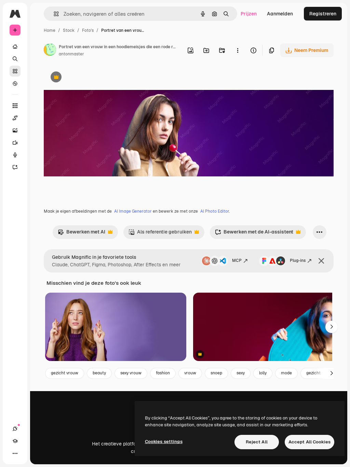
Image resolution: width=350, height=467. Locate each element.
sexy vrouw (131, 373)
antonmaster (71, 54)
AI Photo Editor (214, 211)
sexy (241, 373)
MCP (237, 260)
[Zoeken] (15, 58)
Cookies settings (164, 441)
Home (49, 30)
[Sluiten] (321, 261)
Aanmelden (280, 14)
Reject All (257, 442)
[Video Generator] (15, 142)
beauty (99, 373)
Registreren (322, 14)
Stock (69, 30)
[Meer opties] (237, 50)
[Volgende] (331, 327)
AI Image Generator (133, 211)
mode (286, 373)
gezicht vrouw (64, 373)
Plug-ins (298, 260)
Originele (88, 78)
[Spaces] (15, 117)
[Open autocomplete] (53, 13)
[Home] (15, 46)
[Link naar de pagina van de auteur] (50, 50)
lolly (263, 373)
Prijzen (249, 14)
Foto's (88, 30)
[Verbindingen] (15, 428)
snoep (216, 373)
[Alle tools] (15, 105)
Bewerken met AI (81, 234)
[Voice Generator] (15, 154)
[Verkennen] (15, 83)
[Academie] (15, 441)
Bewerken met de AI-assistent (254, 234)
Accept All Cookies (309, 442)
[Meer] (15, 453)
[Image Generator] (15, 130)
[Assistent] (15, 167)
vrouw (190, 373)
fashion (163, 373)
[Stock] (15, 71)
